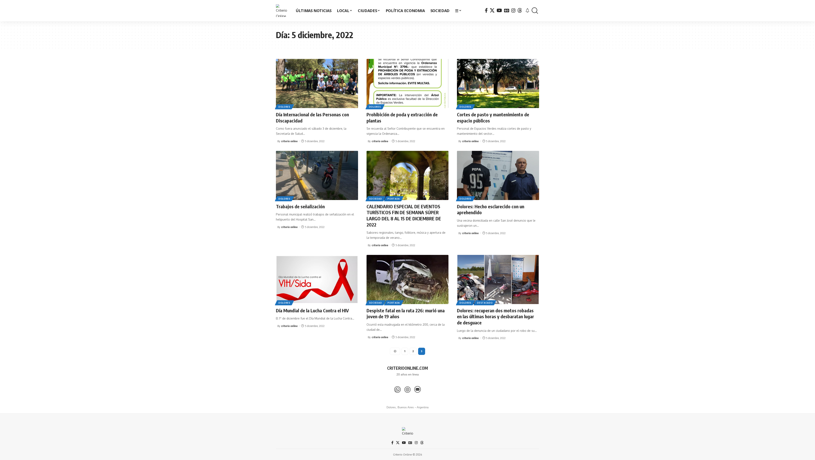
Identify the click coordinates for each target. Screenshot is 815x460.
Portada (394, 198)
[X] (492, 10)
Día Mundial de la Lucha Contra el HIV (312, 310)
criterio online (289, 141)
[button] (535, 10)
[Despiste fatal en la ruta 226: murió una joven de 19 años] (408, 279)
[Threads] (519, 10)
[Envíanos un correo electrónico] (417, 389)
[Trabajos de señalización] (317, 175)
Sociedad (375, 198)
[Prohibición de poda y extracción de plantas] (408, 83)
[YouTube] (499, 10)
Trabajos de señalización (300, 206)
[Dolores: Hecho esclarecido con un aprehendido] (498, 175)
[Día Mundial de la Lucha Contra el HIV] (317, 279)
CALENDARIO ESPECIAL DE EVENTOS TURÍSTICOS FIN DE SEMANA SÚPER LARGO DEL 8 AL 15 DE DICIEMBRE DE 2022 (404, 215)
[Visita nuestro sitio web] (407, 389)
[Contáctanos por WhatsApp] (397, 389)
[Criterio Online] (282, 10)
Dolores (284, 107)
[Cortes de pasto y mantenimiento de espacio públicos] (498, 83)
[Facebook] (486, 10)
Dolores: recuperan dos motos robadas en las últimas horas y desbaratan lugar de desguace (495, 316)
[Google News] (506, 10)
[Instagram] (513, 10)
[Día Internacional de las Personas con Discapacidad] (317, 83)
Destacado (485, 303)
